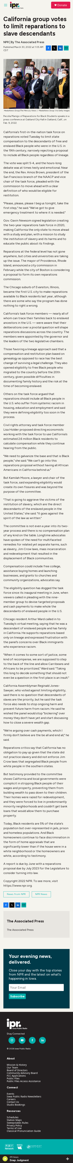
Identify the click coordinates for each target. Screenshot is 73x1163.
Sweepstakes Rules (17, 1122)
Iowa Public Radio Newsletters (24, 1096)
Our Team (12, 1067)
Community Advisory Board (22, 1073)
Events (10, 1093)
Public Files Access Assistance (24, 1081)
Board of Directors (17, 1070)
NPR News (41, 894)
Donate (62, 5)
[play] (5, 1158)
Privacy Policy (14, 1125)
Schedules (13, 1117)
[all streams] (68, 1158)
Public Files (13, 1078)
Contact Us (13, 1102)
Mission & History (17, 1064)
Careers (11, 1099)
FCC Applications (16, 1075)
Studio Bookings (16, 1104)
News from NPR (16, 894)
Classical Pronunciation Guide (24, 1130)
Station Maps (14, 1120)
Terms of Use (14, 1128)
